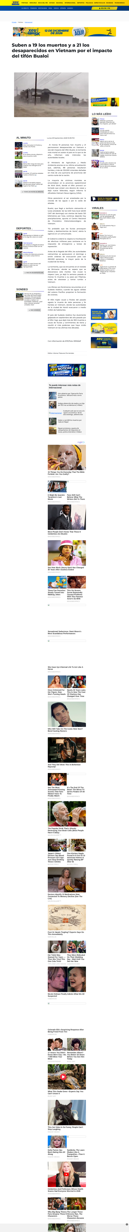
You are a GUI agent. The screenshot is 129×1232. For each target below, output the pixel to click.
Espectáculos (99, 3)
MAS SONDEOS (35, 310)
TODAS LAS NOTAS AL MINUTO (33, 192)
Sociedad (109, 3)
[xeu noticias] (15, 3)
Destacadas (42, 8)
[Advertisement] (29, 209)
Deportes (80, 3)
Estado (52, 3)
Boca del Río (43, 3)
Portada (25, 3)
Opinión (63, 8)
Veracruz (33, 3)
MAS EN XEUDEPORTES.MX (34, 272)
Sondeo (70, 8)
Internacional (70, 3)
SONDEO (22, 289)
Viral (50, 8)
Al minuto (25, 8)
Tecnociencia (120, 3)
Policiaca (89, 3)
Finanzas (33, 8)
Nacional (59, 3)
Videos (56, 8)
